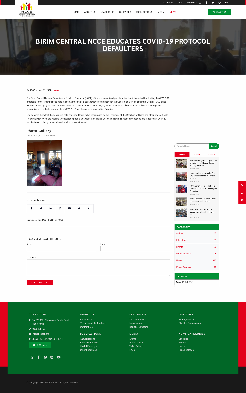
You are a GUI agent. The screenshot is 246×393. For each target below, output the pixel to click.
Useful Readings (88, 346)
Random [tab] (211, 154)
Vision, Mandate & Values (92, 323)
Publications (144, 11)
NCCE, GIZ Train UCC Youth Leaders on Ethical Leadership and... (202, 212)
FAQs (180, 3)
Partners (168, 3)
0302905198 (38, 329)
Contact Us (219, 12)
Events (132, 339)
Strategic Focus (186, 319)
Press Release (186, 350)
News (173, 11)
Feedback (192, 3)
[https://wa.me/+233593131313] (31, 356)
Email (103, 244)
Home (76, 11)
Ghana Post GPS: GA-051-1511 (47, 339)
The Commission (137, 319)
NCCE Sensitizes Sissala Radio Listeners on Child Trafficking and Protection (203, 188)
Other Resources (88, 350)
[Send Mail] (242, 200)
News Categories (192, 333)
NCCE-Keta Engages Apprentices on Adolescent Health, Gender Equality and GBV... (203, 163)
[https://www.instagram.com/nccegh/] (51, 356)
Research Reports (89, 342)
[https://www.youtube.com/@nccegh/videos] (57, 356)
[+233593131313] (242, 185)
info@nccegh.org (40, 334)
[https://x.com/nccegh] (44, 356)
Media (161, 11)
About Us (90, 11)
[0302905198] (242, 192)
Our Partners (86, 327)
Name (29, 244)
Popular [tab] (197, 154)
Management (135, 323)
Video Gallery (136, 346)
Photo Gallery (136, 342)
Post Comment (40, 283)
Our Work (125, 11)
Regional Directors (138, 327)
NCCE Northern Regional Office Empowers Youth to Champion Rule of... (202, 175)
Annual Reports (87, 339)
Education (183, 339)
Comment (31, 257)
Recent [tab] (182, 154)
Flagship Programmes (190, 323)
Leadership (107, 11)
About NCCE (86, 319)
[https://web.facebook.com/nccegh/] (38, 356)
